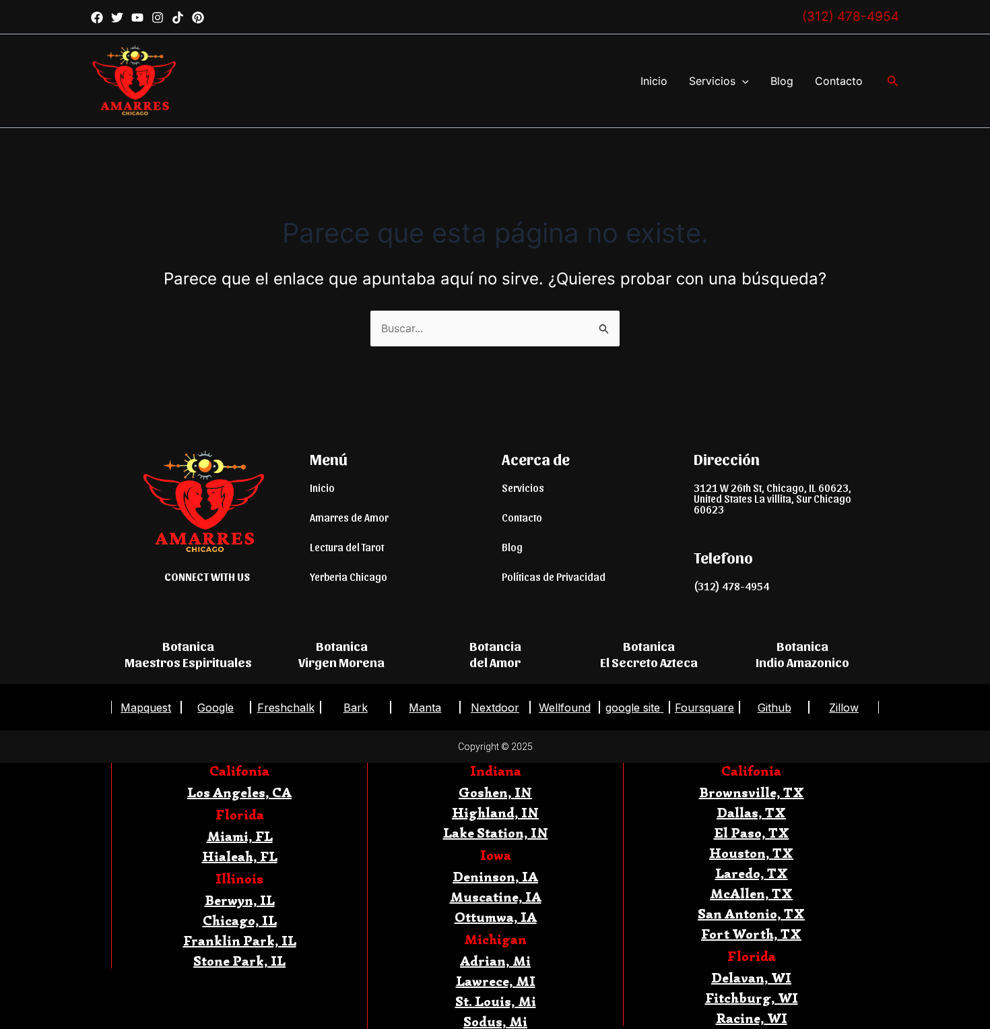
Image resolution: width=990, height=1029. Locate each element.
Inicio (653, 81)
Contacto (839, 81)
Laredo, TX (751, 873)
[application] (742, 81)
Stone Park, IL (239, 961)
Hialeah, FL (239, 856)
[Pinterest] (198, 17)
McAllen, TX (751, 893)
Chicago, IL (240, 920)
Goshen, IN (495, 792)
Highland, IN (495, 813)
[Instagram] (158, 17)
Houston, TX (751, 853)
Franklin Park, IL (239, 941)
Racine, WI (751, 1018)
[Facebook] (97, 17)
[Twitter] (117, 17)
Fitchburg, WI (751, 998)
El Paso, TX (751, 833)
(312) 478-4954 (850, 16)
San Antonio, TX (751, 914)
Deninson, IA (495, 877)
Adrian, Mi (495, 961)
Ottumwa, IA (496, 917)
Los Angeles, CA (239, 792)
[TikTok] (178, 17)
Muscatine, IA (495, 897)
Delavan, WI (751, 978)
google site (634, 707)
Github (774, 707)
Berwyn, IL (240, 900)
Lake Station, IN (495, 833)
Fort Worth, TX (751, 934)
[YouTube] (137, 17)
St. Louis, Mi (495, 1001)
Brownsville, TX (751, 792)
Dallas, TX (751, 813)
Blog (781, 81)
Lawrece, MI (495, 981)
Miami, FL (240, 836)
